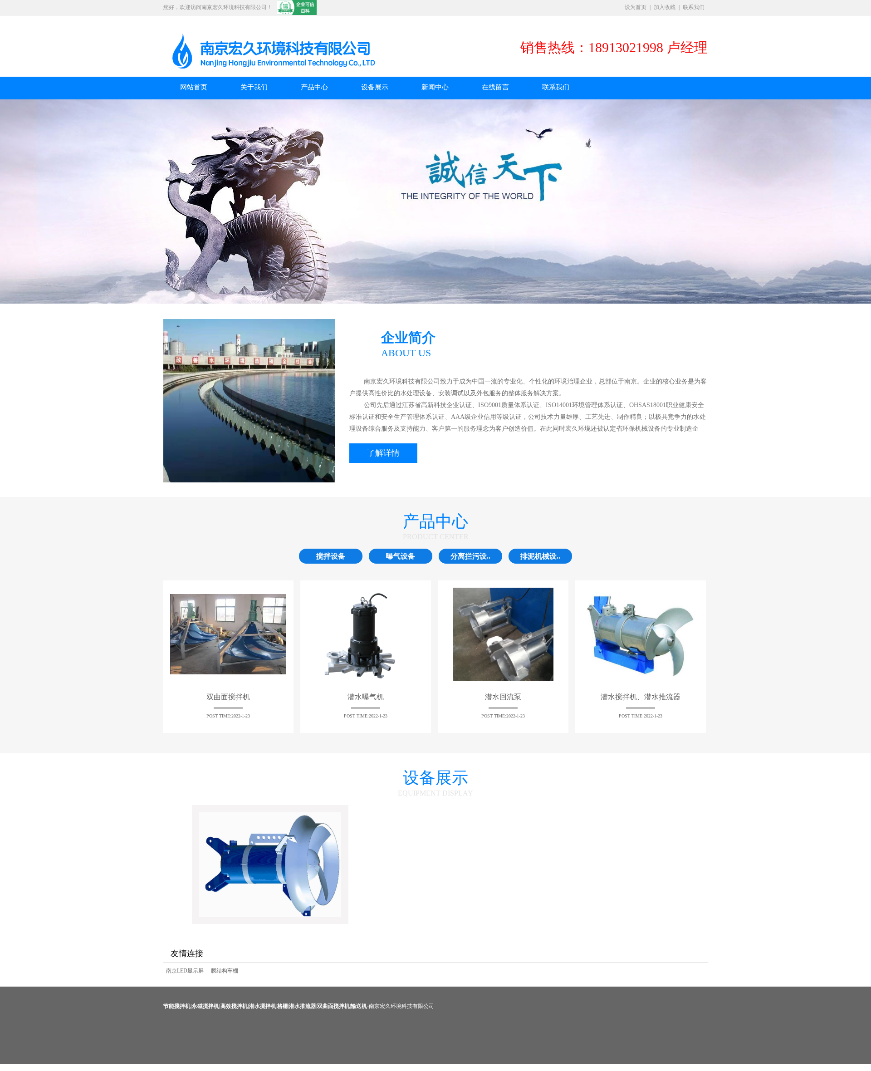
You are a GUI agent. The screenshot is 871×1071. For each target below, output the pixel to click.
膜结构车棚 (224, 971)
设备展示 (374, 87)
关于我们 (254, 87)
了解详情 (383, 452)
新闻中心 (435, 87)
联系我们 (694, 7)
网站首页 (193, 87)
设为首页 (635, 7)
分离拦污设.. (470, 556)
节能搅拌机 (177, 1006)
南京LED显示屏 (185, 971)
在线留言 (495, 87)
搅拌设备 (330, 556)
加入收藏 (664, 7)
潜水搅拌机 (262, 1006)
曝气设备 (400, 556)
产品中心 (314, 87)
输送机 (359, 1006)
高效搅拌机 (234, 1006)
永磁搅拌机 (205, 1006)
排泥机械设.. (540, 556)
